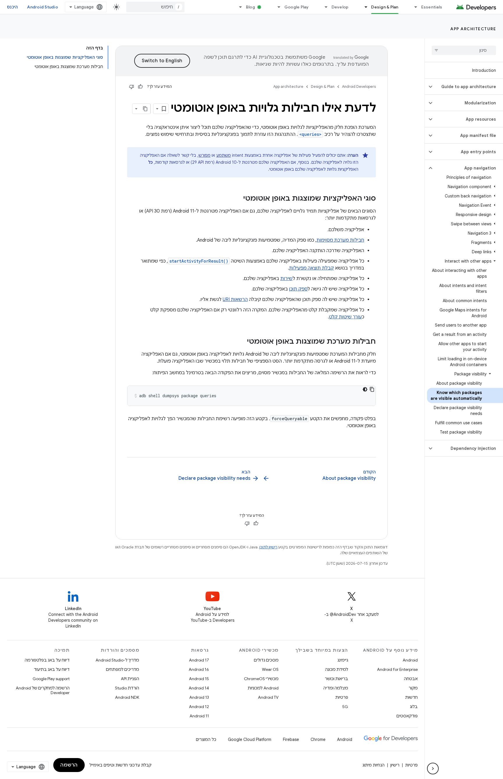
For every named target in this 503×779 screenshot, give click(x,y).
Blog (250, 7)
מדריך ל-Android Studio (117, 660)
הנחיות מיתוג (373, 765)
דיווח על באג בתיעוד (52, 669)
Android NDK (127, 697)
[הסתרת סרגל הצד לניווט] (433, 768)
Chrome (318, 739)
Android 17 (199, 660)
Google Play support (51, 678)
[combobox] (155, 7)
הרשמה (69, 765)
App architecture (473, 28)
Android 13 (199, 697)
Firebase (291, 739)
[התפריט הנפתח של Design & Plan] (363, 7)
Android (410, 660)
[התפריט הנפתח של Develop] (324, 7)
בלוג (414, 706)
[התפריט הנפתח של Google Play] (276, 7)
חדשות (411, 697)
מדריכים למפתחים (122, 669)
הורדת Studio (127, 688)
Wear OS (270, 669)
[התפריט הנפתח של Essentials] (413, 7)
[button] (468, 86)
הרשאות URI (235, 299)
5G (345, 706)
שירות (286, 278)
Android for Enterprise (397, 669)
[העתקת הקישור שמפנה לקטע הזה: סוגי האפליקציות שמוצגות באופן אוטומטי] (237, 198)
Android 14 (199, 688)
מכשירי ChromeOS (261, 678)
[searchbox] (464, 50)
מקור (413, 688)
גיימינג (342, 660)
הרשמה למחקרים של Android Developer (43, 690)
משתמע (223, 155)
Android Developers (359, 86)
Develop (340, 7)
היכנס (12, 7)
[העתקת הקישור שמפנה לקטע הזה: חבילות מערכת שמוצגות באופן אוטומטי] (241, 341)
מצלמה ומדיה (335, 688)
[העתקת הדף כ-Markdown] (145, 109)
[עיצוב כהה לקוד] (365, 389)
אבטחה (411, 678)
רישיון (394, 765)
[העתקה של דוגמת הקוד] (372, 389)
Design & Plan (384, 7)
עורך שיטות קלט (345, 317)
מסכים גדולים (266, 660)
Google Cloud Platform (249, 739)
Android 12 (199, 706)
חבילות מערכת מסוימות (340, 240)
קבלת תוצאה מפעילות (311, 268)
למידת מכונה (336, 669)
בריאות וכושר (336, 678)
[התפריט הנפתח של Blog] (238, 7)
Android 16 (199, 669)
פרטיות (341, 697)
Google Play (296, 7)
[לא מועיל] (131, 86)
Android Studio (42, 7)
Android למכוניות (263, 688)
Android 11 (199, 716)
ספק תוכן (298, 289)
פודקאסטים (407, 716)
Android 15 (199, 678)
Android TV (268, 697)
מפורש (204, 155)
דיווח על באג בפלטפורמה (47, 660)
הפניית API (130, 678)
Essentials (431, 7)
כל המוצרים (206, 739)
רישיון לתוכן (268, 547)
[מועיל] (140, 86)
